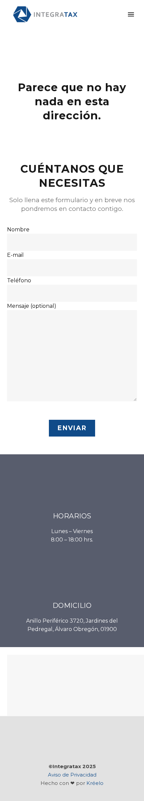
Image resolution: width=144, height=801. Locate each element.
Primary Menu (131, 14)
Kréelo (94, 783)
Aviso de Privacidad (72, 775)
